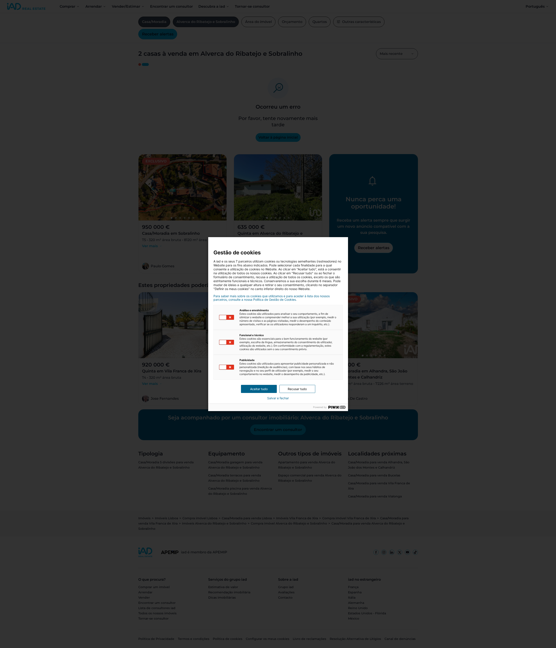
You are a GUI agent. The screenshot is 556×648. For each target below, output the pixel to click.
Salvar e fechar (278, 398)
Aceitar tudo (259, 389)
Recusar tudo (297, 389)
